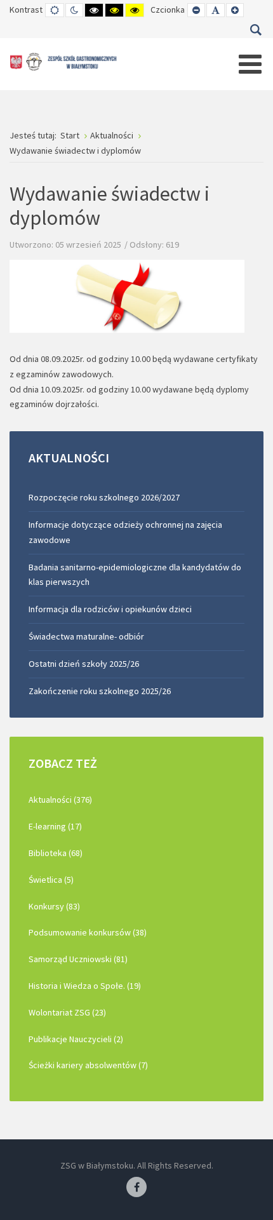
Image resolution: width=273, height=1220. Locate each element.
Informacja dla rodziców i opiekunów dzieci (110, 609)
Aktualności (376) (60, 799)
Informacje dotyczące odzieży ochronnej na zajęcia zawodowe (125, 532)
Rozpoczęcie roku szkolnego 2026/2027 (104, 497)
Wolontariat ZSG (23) (67, 1012)
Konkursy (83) (54, 906)
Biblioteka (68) (56, 853)
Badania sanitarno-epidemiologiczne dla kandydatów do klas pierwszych (135, 574)
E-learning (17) (55, 826)
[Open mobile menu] (250, 64)
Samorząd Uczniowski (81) (78, 959)
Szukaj (255, 30)
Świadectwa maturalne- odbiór (86, 636)
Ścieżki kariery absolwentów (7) (88, 1065)
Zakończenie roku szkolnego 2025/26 (100, 691)
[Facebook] (136, 1187)
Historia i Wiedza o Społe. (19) (85, 985)
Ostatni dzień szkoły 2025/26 (84, 663)
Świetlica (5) (51, 879)
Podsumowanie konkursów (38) (88, 932)
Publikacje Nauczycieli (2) (76, 1039)
